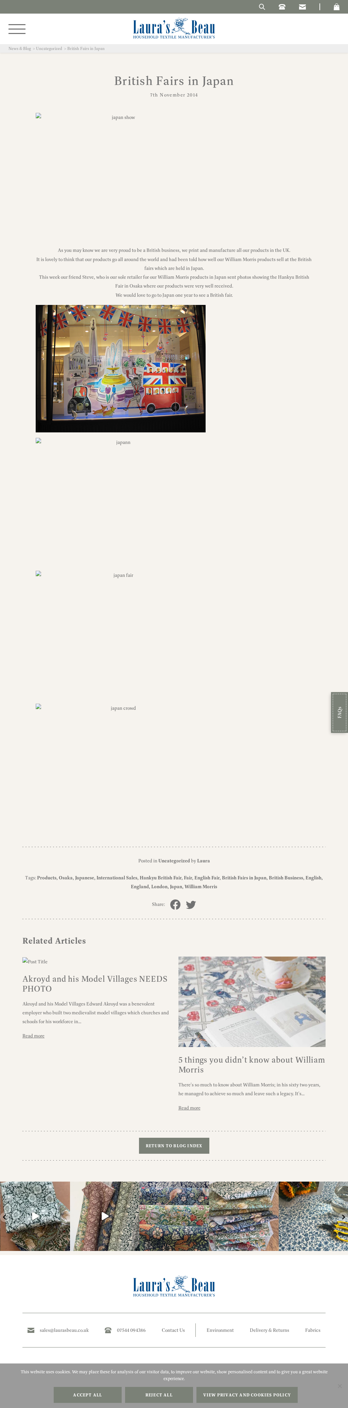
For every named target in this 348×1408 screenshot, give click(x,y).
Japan (176, 886)
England (140, 886)
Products (46, 878)
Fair (188, 878)
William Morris (201, 886)
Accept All (87, 1394)
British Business (286, 878)
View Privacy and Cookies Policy (247, 1394)
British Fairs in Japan (244, 878)
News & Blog (19, 48)
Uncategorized (49, 48)
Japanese (84, 878)
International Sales (117, 878)
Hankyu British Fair (160, 878)
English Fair (207, 878)
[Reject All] (339, 1386)
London (159, 886)
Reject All (159, 1394)
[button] (337, 6)
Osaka (66, 878)
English (313, 878)
